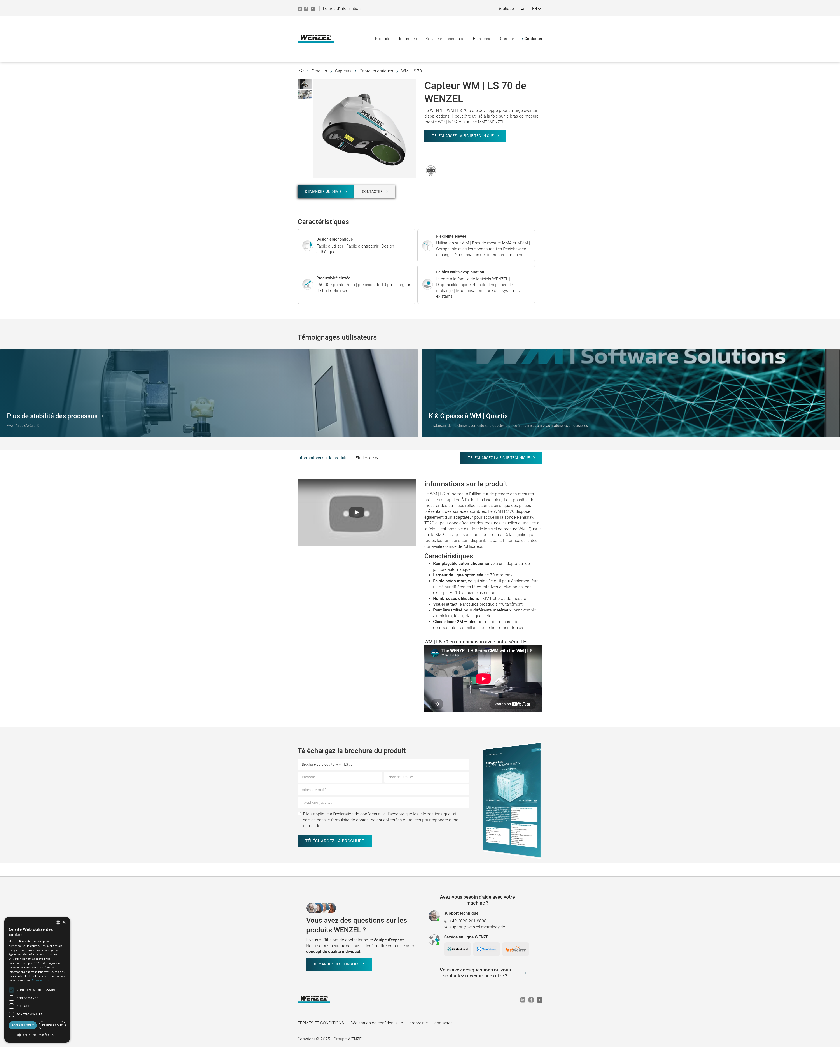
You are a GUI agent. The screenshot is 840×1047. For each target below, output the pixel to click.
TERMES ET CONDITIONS (321, 1023)
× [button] (64, 922)
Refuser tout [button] (52, 1025)
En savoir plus (41, 980)
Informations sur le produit (322, 457)
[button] (537, 8)
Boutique (506, 8)
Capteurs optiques (376, 71)
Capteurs (343, 71)
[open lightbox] (305, 84)
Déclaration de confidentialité (359, 814)
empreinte (419, 1023)
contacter (443, 1023)
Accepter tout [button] (23, 1025)
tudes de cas (368, 457)
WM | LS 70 (411, 71)
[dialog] (37, 980)
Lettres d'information (341, 8)
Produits (319, 71)
